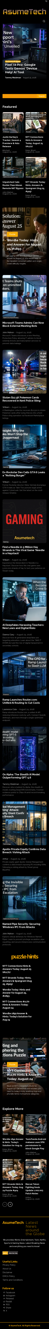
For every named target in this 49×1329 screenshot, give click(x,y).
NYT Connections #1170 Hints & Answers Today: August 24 (16, 1004)
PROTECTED (13, 1253)
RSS (8, 1305)
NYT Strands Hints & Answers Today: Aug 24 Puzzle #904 (13, 1187)
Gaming (5, 392)
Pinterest (10, 1299)
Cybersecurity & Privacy (10, 177)
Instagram (10, 1296)
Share (8, 1308)
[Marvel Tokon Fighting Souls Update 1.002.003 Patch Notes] (36, 1169)
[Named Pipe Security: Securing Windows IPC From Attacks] (24, 898)
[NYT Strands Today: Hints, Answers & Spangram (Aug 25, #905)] (36, 167)
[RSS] (4, 1304)
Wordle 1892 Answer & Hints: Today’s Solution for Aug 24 (17, 1016)
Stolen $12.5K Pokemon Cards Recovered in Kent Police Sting (21, 399)
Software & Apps (13, 62)
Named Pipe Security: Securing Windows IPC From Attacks (21, 925)
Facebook (10, 1293)
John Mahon (8, 192)
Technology (7, 844)
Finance (6, 694)
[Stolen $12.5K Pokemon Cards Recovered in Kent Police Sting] (24, 372)
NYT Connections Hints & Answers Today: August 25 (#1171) (17, 969)
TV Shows (6, 132)
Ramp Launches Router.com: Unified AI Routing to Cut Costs (21, 701)
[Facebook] (4, 1292)
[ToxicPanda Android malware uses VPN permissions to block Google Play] (36, 1124)
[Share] (4, 1307)
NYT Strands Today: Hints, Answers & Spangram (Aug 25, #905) (17, 980)
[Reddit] (4, 1301)
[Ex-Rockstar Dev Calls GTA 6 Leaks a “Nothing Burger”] (24, 446)
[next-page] (10, 1204)
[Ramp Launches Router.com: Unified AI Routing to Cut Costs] (24, 674)
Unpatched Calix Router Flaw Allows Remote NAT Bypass (13, 185)
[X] (4, 1310)
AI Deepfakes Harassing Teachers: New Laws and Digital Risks (23, 626)
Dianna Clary (8, 634)
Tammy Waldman (13, 78)
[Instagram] (4, 1295)
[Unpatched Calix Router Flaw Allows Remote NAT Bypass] (13, 167)
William (6, 407)
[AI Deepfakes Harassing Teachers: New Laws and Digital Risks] (24, 599)
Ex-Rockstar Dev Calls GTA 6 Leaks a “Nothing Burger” (24, 474)
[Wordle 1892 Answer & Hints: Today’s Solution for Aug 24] (13, 1124)
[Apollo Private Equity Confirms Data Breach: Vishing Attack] (24, 823)
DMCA (5, 1253)
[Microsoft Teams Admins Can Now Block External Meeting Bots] (24, 297)
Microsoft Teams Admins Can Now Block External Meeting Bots (23, 324)
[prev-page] (5, 1204)
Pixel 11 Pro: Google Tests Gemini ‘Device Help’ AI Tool (21, 68)
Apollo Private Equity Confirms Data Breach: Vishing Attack (24, 851)
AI (4, 619)
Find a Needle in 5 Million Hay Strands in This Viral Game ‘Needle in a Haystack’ (24, 550)
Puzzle (28, 132)
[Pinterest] (4, 1298)
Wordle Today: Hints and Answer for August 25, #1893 (24, 244)
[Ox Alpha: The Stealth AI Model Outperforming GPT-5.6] (24, 748)
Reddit (9, 1302)
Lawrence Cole (10, 709)
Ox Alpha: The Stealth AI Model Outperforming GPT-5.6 (21, 776)
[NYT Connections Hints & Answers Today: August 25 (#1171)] (36, 122)
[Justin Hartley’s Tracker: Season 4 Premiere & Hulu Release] (13, 122)
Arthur (5, 859)
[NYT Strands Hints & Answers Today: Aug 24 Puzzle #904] (13, 1169)
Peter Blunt (31, 150)
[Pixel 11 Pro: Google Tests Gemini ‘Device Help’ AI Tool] (24, 52)
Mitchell (6, 150)
